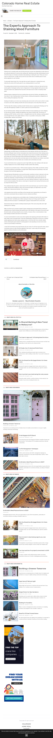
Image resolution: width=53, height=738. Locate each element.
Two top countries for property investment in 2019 (34, 550)
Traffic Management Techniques (28, 448)
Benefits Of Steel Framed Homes (28, 613)
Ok (26, 735)
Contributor (27, 33)
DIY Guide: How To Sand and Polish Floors (14, 278)
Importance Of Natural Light (27, 581)
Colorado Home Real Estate (21, 3)
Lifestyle (12, 268)
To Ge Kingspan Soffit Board (27, 435)
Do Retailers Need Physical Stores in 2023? (38, 278)
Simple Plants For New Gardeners (29, 592)
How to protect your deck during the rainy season (33, 374)
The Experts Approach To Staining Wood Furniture (33, 337)
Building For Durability (25, 602)
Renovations (18, 268)
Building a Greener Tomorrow (11, 423)
